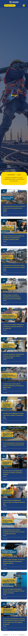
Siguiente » (22, 634)
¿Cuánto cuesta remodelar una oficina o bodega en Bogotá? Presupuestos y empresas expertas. (14, 561)
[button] (24, 5)
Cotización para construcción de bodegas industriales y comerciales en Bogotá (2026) (13, 385)
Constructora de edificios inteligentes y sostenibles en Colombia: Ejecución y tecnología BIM (13, 326)
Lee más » (5, 211)
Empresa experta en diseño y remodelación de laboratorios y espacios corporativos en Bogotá (12, 296)
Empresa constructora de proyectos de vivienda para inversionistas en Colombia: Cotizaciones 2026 (13, 237)
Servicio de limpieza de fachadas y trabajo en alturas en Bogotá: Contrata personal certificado (13, 591)
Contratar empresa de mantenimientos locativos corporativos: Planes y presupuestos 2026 (13, 356)
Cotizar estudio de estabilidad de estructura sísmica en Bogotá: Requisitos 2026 (14, 502)
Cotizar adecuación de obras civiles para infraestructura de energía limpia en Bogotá (14, 208)
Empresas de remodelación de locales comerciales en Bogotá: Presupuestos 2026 (13, 415)
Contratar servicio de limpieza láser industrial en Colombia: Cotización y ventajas (12, 472)
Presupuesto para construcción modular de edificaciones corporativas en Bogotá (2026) (14, 267)
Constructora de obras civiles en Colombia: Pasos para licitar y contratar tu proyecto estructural (14, 531)
